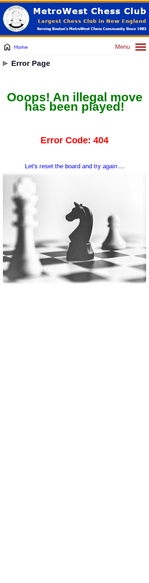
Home (21, 47)
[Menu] (140, 47)
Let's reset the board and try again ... (74, 166)
